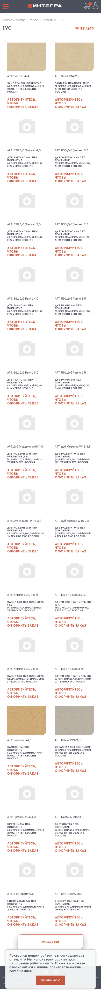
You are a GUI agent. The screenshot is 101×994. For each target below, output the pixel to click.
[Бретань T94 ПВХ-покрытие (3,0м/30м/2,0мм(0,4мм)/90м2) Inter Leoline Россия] (74, 797)
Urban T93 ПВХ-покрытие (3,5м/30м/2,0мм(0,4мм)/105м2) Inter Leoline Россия (73, 751)
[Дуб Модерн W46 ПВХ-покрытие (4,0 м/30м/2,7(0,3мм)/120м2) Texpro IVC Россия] (26, 427)
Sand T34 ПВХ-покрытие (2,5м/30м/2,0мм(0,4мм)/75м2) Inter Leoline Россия (73, 87)
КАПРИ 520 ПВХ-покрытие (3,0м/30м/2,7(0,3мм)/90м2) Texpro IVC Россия (73, 678)
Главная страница (14, 19)
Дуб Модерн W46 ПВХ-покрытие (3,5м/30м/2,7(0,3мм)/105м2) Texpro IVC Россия (72, 458)
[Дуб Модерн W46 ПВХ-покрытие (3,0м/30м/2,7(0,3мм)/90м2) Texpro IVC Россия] (26, 501)
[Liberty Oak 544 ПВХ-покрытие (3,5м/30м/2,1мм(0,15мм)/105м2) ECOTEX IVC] (74, 874)
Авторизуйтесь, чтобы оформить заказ (22, 103)
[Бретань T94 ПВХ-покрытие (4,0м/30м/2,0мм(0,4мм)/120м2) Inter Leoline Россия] (26, 797)
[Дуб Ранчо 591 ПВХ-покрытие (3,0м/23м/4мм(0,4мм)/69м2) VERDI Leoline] (26, 353)
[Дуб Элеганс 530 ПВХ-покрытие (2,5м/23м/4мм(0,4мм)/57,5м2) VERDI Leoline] (74, 205)
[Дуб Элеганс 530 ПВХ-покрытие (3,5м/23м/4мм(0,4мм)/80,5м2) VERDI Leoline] (74, 131)
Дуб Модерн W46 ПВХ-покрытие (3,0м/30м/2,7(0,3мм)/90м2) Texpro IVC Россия (25, 532)
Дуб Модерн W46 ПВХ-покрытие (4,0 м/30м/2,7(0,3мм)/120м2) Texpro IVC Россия (24, 458)
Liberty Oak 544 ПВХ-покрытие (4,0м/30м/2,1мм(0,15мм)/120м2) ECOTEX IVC (25, 905)
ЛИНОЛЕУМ (49, 19)
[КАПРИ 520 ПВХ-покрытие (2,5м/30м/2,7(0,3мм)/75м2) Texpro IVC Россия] (26, 649)
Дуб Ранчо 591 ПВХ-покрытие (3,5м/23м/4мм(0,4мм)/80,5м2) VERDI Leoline (73, 309)
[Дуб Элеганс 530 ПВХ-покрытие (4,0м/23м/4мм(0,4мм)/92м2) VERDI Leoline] (26, 131)
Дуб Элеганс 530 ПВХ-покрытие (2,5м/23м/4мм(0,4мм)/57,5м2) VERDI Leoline (72, 235)
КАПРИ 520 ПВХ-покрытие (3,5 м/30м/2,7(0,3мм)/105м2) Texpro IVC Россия (73, 606)
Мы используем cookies (47, 959)
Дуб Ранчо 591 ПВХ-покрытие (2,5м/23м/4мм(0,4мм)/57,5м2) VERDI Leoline (72, 384)
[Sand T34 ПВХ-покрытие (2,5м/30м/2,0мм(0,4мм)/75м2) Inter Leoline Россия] (74, 57)
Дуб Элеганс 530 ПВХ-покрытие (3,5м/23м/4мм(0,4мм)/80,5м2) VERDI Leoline (73, 161)
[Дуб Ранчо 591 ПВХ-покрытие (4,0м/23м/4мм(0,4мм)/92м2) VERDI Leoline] (26, 279)
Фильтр (87, 28)
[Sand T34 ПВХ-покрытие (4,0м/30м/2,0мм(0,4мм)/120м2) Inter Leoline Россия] (26, 57)
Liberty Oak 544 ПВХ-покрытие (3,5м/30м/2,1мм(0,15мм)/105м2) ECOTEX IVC (73, 905)
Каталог (34, 19)
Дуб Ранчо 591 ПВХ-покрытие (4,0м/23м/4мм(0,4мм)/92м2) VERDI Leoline (24, 309)
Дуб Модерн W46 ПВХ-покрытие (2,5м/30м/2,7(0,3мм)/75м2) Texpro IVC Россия (73, 532)
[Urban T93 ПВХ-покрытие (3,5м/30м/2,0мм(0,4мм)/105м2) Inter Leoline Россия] (74, 720)
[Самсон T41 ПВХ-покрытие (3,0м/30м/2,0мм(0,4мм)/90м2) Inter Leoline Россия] (26, 720)
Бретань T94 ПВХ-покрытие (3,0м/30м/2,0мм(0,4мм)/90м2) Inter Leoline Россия (72, 830)
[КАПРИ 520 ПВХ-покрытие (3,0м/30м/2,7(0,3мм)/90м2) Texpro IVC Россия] (74, 649)
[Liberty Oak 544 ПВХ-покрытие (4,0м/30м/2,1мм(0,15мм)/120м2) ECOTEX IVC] (26, 874)
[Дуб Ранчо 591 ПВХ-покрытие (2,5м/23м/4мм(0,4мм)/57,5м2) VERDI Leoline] (74, 353)
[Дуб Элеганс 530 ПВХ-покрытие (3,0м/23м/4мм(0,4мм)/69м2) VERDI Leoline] (26, 205)
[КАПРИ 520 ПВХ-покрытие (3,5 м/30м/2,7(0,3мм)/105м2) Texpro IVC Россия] (74, 575)
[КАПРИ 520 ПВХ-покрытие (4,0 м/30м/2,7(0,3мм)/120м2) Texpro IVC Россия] (26, 575)
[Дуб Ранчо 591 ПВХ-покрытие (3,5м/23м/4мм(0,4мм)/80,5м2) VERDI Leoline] (74, 279)
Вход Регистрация (95, 6)
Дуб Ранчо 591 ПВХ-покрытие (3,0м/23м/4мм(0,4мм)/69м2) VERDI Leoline (24, 384)
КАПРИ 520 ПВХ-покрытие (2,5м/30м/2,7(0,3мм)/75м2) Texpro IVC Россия (25, 678)
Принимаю (51, 980)
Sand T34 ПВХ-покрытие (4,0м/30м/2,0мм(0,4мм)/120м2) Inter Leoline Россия (25, 87)
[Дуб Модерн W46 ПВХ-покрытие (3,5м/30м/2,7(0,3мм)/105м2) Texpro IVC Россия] (74, 427)
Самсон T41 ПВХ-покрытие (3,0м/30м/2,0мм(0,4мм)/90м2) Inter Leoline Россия (25, 753)
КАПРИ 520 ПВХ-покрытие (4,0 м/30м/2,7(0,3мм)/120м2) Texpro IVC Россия (25, 606)
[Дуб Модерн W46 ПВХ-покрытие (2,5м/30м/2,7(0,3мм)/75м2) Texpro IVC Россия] (74, 501)
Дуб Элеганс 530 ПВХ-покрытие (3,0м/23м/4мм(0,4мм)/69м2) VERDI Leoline (24, 235)
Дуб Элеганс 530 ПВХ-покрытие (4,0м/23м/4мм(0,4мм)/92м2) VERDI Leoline (24, 161)
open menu (6, 6)
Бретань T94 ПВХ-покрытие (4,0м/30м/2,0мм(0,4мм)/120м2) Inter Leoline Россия (25, 830)
